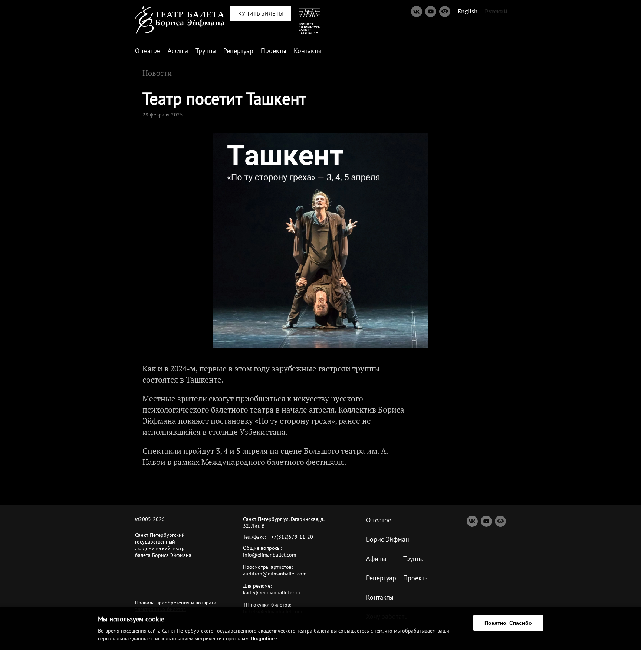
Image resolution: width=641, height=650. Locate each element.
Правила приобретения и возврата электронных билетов (175, 606)
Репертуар (238, 50)
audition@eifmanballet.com (274, 573)
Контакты (307, 50)
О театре (147, 50)
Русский (496, 11)
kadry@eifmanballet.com (271, 592)
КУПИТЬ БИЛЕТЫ (260, 13)
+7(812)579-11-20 (292, 537)
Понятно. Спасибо (508, 623)
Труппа (205, 50)
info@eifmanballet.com (269, 554)
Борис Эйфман (387, 539)
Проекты (273, 50)
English (467, 11)
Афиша (178, 50)
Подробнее (264, 638)
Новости (157, 73)
